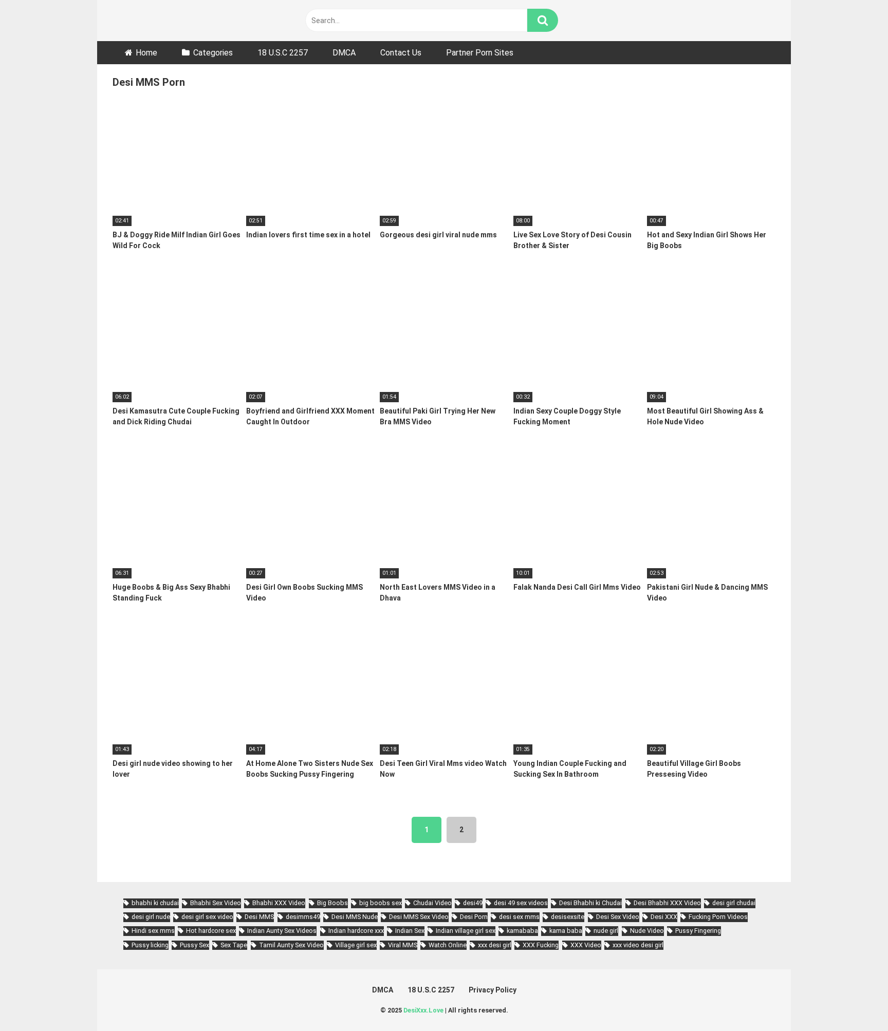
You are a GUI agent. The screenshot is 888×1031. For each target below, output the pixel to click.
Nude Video (647, 930)
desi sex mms (519, 917)
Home (146, 53)
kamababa (522, 930)
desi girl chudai (733, 903)
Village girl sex (356, 945)
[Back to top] (853, 999)
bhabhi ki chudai (155, 903)
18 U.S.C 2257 (282, 53)
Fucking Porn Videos (718, 917)
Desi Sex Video (617, 917)
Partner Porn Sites (479, 53)
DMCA (344, 53)
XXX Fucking (541, 945)
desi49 (473, 903)
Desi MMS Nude (354, 917)
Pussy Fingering (698, 930)
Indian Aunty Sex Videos (282, 930)
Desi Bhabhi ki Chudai (590, 903)
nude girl (606, 930)
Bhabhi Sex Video (215, 903)
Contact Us (400, 53)
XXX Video (585, 945)
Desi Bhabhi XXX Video (667, 903)
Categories (213, 53)
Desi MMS (259, 917)
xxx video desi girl (638, 945)
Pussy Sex (194, 945)
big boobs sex (380, 903)
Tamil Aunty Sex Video (291, 945)
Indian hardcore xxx (356, 930)
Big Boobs (332, 903)
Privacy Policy (492, 990)
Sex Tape (233, 945)
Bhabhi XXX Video (278, 903)
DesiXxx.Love (423, 1010)
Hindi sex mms (153, 930)
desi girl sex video (207, 917)
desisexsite (567, 917)
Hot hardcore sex (211, 930)
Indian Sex (409, 930)
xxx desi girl (494, 945)
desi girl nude (151, 917)
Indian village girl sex (465, 930)
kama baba (565, 930)
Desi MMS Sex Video (419, 917)
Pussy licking (150, 945)
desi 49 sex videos (521, 903)
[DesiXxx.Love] (159, 20)
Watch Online (448, 945)
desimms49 (303, 917)
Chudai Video (432, 903)
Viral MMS (402, 945)
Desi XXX (664, 917)
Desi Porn (474, 917)
